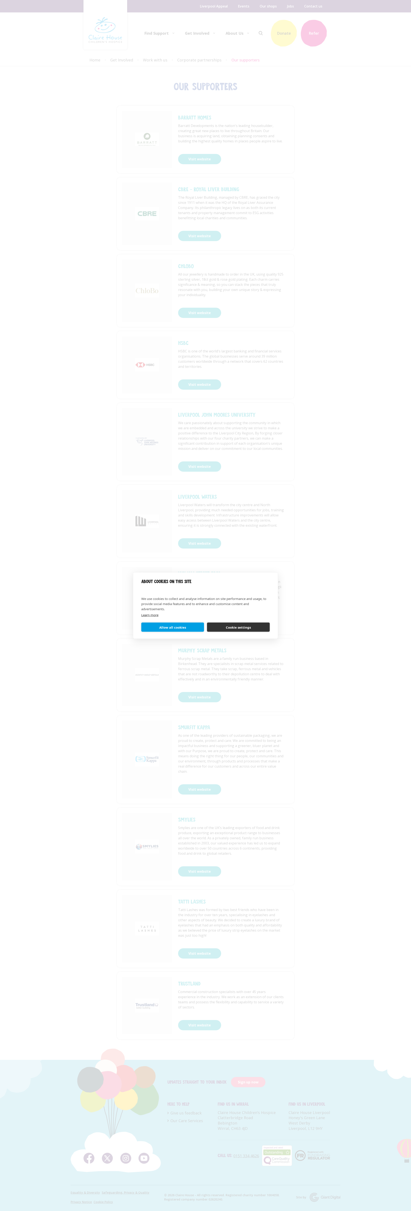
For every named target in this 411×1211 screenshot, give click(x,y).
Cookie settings (238, 627)
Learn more (149, 615)
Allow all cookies (172, 627)
